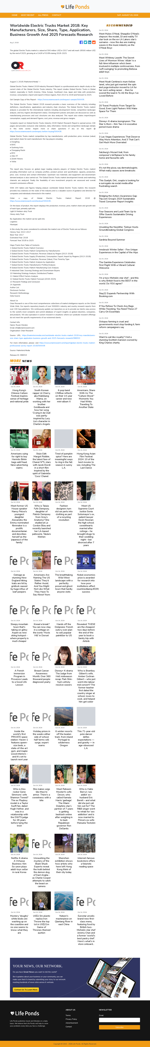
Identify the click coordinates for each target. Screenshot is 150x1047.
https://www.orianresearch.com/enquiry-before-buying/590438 (35, 131)
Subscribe (120, 1027)
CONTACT (56, 15)
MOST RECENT (27, 15)
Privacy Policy (71, 1019)
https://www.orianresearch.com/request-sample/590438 (61, 99)
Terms (68, 1015)
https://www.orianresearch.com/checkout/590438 (30, 201)
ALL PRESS (43, 15)
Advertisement (72, 1023)
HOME (14, 15)
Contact (69, 1026)
